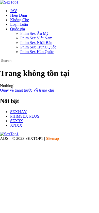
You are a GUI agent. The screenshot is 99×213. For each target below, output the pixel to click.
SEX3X (16, 121)
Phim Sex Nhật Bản (36, 42)
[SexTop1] (9, 2)
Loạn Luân (19, 24)
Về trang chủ (43, 90)
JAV (13, 11)
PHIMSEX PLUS (24, 116)
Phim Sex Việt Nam (36, 38)
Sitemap (52, 138)
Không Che (19, 20)
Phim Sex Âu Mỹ (34, 33)
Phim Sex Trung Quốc (38, 47)
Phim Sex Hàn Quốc (37, 51)
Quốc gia (17, 29)
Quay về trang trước (16, 90)
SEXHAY (18, 112)
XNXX (16, 125)
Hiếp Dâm (18, 15)
